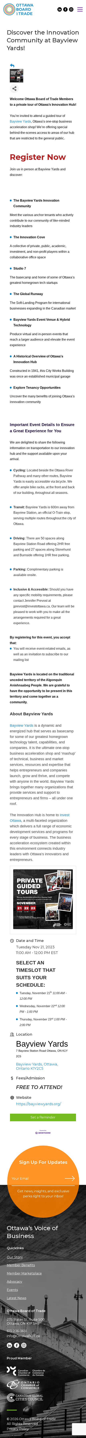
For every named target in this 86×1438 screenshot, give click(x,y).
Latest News (16, 1298)
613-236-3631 (17, 1331)
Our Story (15, 1257)
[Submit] (70, 1178)
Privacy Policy (18, 1429)
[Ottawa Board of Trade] (18, 9)
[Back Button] (12, 65)
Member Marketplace (24, 1273)
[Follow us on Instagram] (71, 9)
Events (12, 1290)
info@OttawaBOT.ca (23, 1336)
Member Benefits (21, 1265)
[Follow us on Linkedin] (59, 9)
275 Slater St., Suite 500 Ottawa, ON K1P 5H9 (26, 1321)
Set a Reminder (43, 1117)
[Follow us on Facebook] (65, 9)
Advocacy (14, 1282)
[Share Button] (14, 88)
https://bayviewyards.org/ (38, 1104)
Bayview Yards (20, 121)
